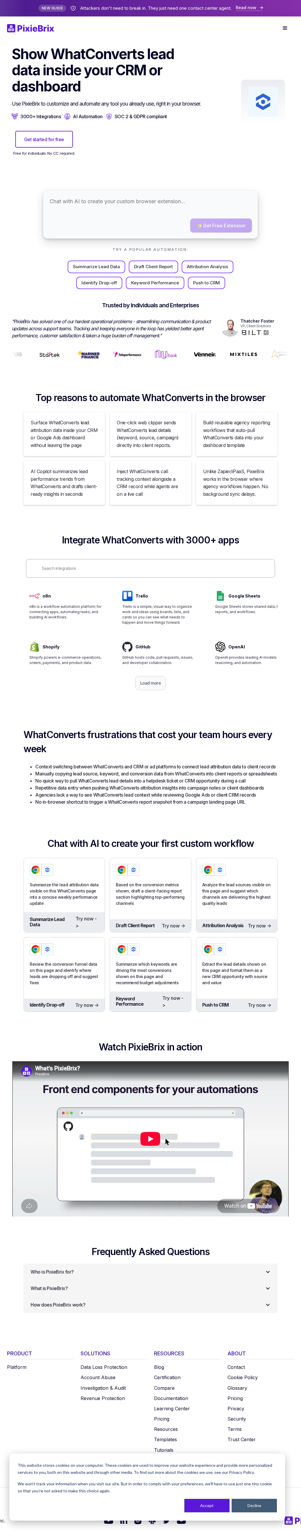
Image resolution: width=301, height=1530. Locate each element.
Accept (207, 1505)
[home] (34, 28)
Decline (254, 1505)
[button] (285, 28)
